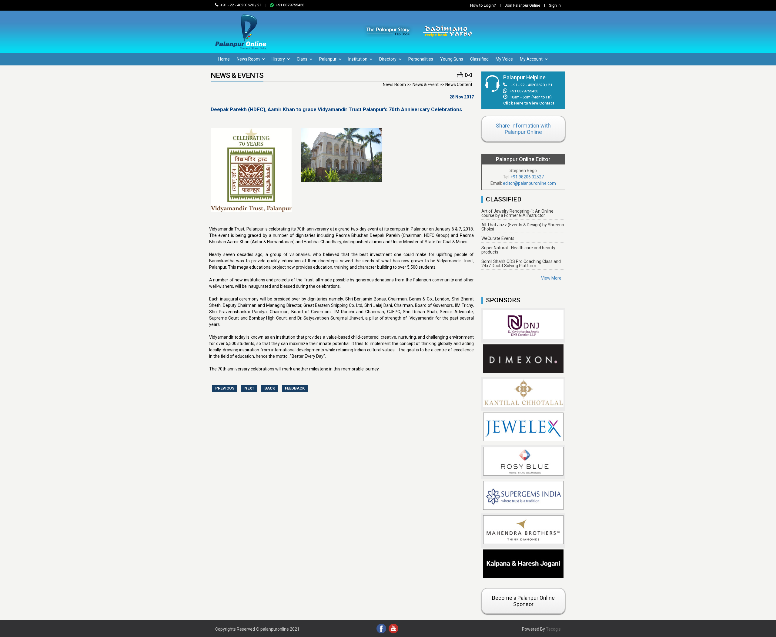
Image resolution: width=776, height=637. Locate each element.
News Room (249, 59)
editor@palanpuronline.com (529, 183)
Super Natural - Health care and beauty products (518, 249)
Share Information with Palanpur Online (523, 128)
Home (224, 59)
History (279, 59)
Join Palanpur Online (522, 5)
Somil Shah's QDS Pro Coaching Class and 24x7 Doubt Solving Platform (521, 263)
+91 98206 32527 (527, 176)
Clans (302, 59)
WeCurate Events (497, 238)
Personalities (420, 59)
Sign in (552, 5)
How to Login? (483, 5)
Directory (388, 59)
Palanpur (328, 59)
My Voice (504, 59)
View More (551, 278)
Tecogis (553, 629)
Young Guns (451, 59)
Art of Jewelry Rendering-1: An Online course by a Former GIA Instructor (517, 213)
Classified (479, 59)
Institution (358, 59)
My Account (532, 59)
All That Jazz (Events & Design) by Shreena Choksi (522, 226)
